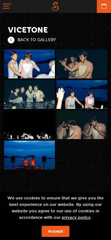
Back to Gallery (37, 39)
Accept (55, 231)
